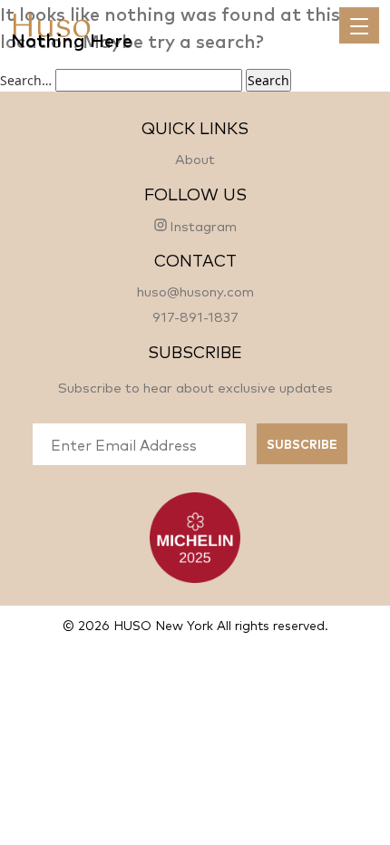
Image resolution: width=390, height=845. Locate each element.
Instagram (203, 225)
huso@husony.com (195, 290)
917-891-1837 (195, 315)
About (195, 158)
